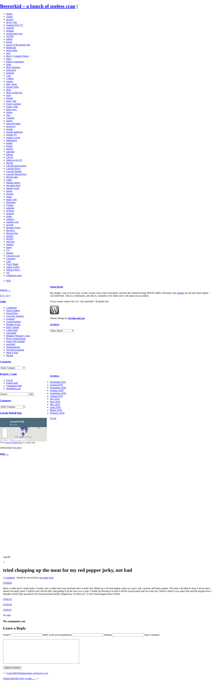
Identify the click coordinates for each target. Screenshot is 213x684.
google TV (11, 134)
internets (10, 151)
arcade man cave (14, 33)
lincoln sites (12, 177)
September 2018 (58, 393)
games (9, 120)
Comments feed (14, 385)
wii (7, 272)
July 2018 (55, 399)
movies (9, 194)
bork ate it (11, 70)
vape (8, 261)
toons (9, 247)
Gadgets (10, 118)
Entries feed (12, 383)
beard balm (11, 50)
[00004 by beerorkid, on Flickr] (7, 583)
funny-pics (11, 109)
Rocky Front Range (16, 338)
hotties (9, 143)
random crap (12, 222)
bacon (9, 42)
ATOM (9, 36)
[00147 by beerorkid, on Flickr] (7, 610)
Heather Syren (13, 324)
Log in (9, 380)
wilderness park (14, 275)
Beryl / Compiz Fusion (17, 56)
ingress (9, 149)
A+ (4, 295)
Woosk (9, 355)
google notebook (14, 132)
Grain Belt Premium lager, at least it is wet (27, 673)
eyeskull (10, 319)
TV (8, 250)
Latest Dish (11, 330)
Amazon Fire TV (14, 25)
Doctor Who (12, 87)
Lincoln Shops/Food (16, 174)
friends (9, 98)
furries (9, 112)
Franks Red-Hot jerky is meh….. (19, 678)
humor (9, 146)
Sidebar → (5, 290)
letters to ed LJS (14, 160)
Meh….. (4, 454)
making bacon (13, 182)
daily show (11, 84)
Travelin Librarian (15, 349)
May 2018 (55, 404)
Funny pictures (13, 104)
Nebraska (11, 202)
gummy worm (13, 137)
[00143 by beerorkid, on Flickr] (7, 599)
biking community (15, 61)
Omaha (9, 205)
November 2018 (58, 387)
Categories (5, 361)
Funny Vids (12, 106)
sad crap (10, 241)
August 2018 (56, 396)
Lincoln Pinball (13, 171)
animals (10, 30)
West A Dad (12, 352)
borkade (10, 73)
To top (53, 418)
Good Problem (13, 321)
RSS (8, 280)
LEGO (9, 157)
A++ (8, 295)
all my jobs (11, 22)
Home (9, 14)
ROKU (10, 239)
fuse (8, 115)
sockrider (10, 344)
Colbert (10, 78)
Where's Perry (13, 269)
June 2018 (55, 401)
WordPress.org (13, 388)
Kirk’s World (12, 327)
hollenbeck (11, 140)
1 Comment (9, 577)
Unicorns (10, 258)
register (180, 293)
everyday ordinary (15, 316)
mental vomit (12, 188)
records (9, 224)
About (9, 16)
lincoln (9, 163)
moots (9, 191)
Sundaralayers (13, 347)
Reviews (10, 230)
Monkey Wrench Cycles (18, 335)
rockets (9, 236)
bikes (8, 59)
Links (9, 179)
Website (108, 635)
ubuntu (9, 253)
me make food (13, 185)
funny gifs (11, 101)
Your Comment (151, 635)
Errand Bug (12, 313)
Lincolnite (11, 333)
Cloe (8, 75)
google (9, 129)
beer (8, 53)
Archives (54, 324)
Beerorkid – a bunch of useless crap (37, 6)
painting (10, 208)
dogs (8, 89)
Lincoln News (13, 168)
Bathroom (11, 47)
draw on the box (14, 92)
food (8, 95)
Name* (6, 635)
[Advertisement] (9, 506)
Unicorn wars (13, 255)
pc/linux (10, 210)
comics (9, 81)
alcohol (9, 19)
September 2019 (58, 382)
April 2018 (55, 407)
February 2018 (57, 413)
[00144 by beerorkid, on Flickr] (7, 604)
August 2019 (56, 384)
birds (8, 64)
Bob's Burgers (13, 67)
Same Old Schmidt (15, 341)
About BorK (56, 287)
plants (9, 216)
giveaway (11, 126)
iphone (9, 154)
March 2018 (56, 410)
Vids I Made (12, 264)
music (9, 196)
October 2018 (56, 390)
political (10, 219)
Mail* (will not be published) (57, 635)
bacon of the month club (18, 44)
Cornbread (11, 307)
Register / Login (8, 374)
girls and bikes (13, 123)
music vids (11, 199)
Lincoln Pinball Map (11, 413)
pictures (10, 213)
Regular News (13, 227)
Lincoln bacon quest (16, 165)
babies (9, 39)
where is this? (13, 267)
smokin (9, 244)
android (10, 28)
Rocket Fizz (12, 233)
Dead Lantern (13, 310)
